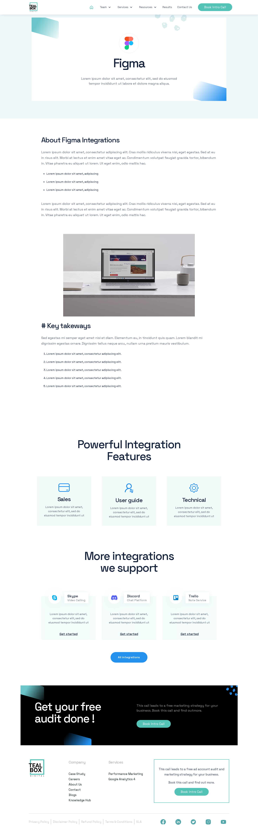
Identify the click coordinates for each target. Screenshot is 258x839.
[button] (105, 7)
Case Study (77, 774)
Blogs (73, 795)
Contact (75, 790)
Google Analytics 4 (121, 779)
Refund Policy (91, 822)
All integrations (129, 657)
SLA (139, 822)
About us (75, 784)
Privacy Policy (39, 822)
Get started (68, 634)
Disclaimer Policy (65, 822)
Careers (74, 779)
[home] (33, 7)
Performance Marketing (125, 774)
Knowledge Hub (80, 800)
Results (167, 7)
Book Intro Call (215, 7)
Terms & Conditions (118, 822)
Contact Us (184, 7)
